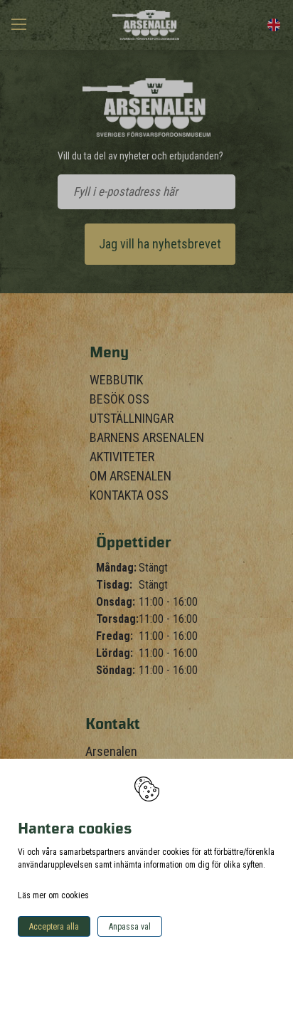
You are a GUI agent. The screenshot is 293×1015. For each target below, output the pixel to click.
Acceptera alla (54, 927)
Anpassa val (130, 927)
